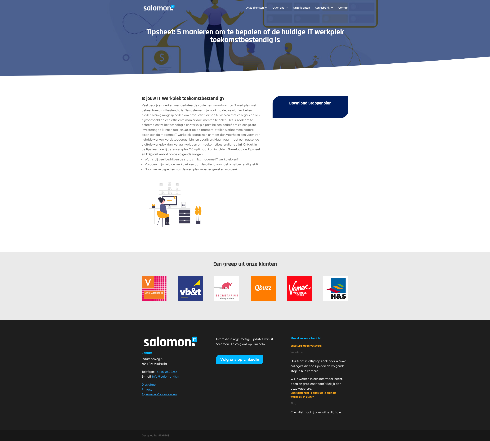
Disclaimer (149, 384)
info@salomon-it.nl (165, 376)
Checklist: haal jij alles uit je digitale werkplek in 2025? (313, 395)
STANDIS (163, 435)
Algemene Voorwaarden (159, 394)
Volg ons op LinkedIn (239, 359)
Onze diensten (255, 7)
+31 (166, 372)
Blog (293, 403)
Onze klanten (301, 7)
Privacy (147, 389)
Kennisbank (322, 7)
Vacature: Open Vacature (306, 346)
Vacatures (297, 352)
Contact (343, 7)
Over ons (278, 7)
